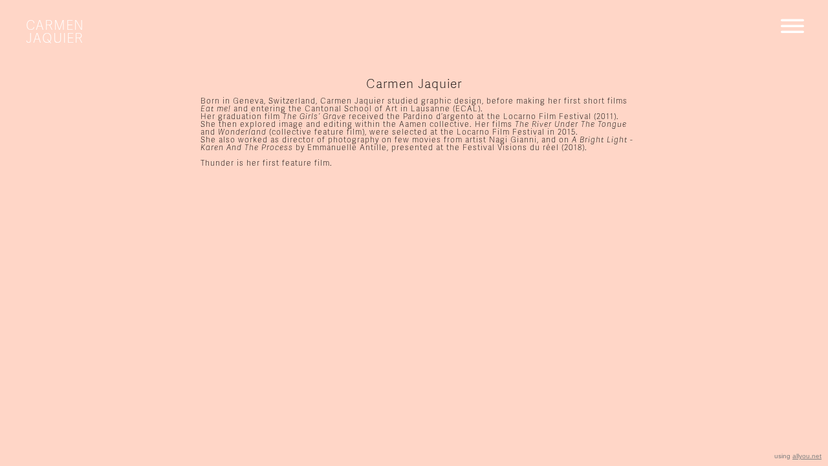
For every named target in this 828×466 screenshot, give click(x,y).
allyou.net (807, 456)
